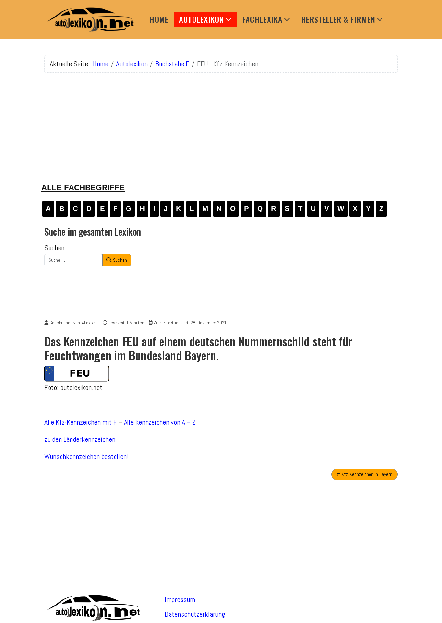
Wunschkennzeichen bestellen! (86, 456)
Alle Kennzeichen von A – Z (160, 422)
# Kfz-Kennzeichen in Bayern (364, 474)
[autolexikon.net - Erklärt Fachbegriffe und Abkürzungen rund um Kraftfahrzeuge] (89, 19)
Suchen (54, 247)
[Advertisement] (221, 123)
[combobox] (73, 260)
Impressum (180, 599)
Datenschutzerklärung (195, 613)
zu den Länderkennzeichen (79, 439)
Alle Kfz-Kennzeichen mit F (80, 422)
